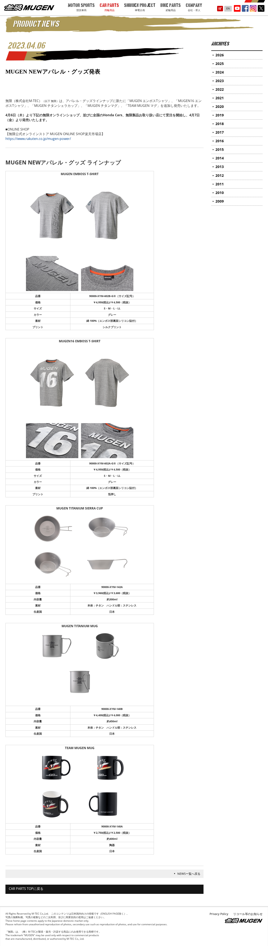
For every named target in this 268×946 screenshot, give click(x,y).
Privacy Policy (219, 914)
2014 (219, 158)
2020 (219, 106)
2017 (219, 132)
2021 (219, 98)
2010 (219, 192)
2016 (219, 140)
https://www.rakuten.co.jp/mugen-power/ (38, 138)
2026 (219, 55)
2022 (219, 89)
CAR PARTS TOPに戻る (26, 888)
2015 (219, 149)
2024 (219, 72)
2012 (219, 175)
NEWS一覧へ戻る (188, 874)
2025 (219, 63)
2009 (219, 201)
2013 (219, 166)
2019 (219, 115)
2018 (219, 123)
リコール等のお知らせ (248, 914)
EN (228, 8)
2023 (219, 80)
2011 (219, 184)
